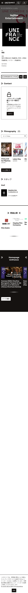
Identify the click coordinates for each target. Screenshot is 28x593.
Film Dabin (5, 228)
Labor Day (17, 159)
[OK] (14, 590)
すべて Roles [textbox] (6, 136)
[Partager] (21, 77)
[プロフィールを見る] (24, 3)
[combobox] (14, 136)
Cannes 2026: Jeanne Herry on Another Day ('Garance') (12, 283)
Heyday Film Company (17, 224)
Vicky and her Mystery (5, 160)
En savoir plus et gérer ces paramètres (12, 586)
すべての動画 (5, 299)
